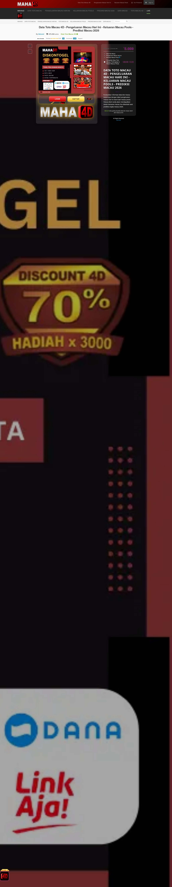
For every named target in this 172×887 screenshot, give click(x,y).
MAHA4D (20, 21)
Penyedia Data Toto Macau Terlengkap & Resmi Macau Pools (120, 62)
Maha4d (41, 34)
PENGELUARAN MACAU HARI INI (47, 21)
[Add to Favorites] (30, 46)
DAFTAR (75, 99)
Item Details (40, 38)
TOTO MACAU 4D (63, 21)
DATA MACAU (107, 21)
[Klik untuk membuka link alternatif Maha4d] (67, 70)
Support (80, 38)
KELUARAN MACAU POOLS (78, 21)
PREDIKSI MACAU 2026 (94, 21)
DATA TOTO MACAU (30, 21)
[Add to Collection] (30, 52)
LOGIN (57, 99)
